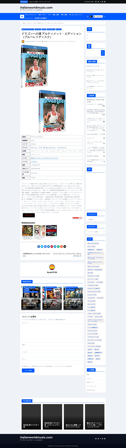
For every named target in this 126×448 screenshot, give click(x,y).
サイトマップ (28, 18)
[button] (104, 16)
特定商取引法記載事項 (41, 18)
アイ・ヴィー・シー (93, 279)
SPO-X (90, 272)
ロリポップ (91, 343)
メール (24, 352)
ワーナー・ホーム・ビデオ (94, 346)
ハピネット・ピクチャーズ (94, 313)
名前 (24, 345)
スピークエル (91, 301)
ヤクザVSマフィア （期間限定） (95, 104)
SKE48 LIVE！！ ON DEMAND (95, 269)
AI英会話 (99, 249)
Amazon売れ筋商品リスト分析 (95, 134)
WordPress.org (91, 390)
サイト (23, 359)
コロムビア (91, 298)
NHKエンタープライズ (93, 266)
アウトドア (91, 282)
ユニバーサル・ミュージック (94, 340)
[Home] (22, 16)
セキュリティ (91, 304)
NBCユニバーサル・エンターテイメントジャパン (57, 41)
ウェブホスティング (93, 285)
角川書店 (90, 358)
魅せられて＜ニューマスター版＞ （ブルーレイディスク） (96, 81)
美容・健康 (64, 14)
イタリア (99, 282)
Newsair (67, 446)
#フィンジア (91, 246)
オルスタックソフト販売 (93, 288)
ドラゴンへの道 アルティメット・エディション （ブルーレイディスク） (52, 35)
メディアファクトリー (93, 337)
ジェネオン (73, 41)
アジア (44, 29)
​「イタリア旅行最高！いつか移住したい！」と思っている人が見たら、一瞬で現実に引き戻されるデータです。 (96, 150)
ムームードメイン (92, 333)
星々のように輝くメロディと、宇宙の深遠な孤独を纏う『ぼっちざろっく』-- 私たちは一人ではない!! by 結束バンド (96, 128)
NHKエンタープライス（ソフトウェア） (95, 262)
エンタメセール (51, 29)
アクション (37, 29)
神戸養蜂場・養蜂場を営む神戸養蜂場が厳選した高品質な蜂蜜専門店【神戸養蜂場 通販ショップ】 (96, 111)
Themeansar (74, 446)
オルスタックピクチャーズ (94, 291)
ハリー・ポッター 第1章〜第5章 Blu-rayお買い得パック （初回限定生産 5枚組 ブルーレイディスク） (73, 303)
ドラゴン (59, 29)
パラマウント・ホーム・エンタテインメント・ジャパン (95, 320)
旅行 (96, 349)
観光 (97, 355)
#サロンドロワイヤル (93, 243)
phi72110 (53, 272)
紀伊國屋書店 (98, 352)
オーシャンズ (48, 289)
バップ (90, 316)
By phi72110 (29, 41)
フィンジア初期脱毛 (93, 327)
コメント (25, 323)
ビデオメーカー (92, 324)
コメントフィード (91, 386)
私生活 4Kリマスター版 (93, 66)
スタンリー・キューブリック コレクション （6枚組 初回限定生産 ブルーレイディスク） (30, 303)
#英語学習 (91, 249)
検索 (89, 46)
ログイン (89, 378)
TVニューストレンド (30, 14)
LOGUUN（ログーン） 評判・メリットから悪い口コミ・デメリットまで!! (96, 120)
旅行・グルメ (42, 14)
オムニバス (26, 289)
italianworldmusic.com (36, 7)
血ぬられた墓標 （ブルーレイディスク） (73, 426)
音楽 (98, 358)
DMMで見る (29, 215)
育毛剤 (90, 355)
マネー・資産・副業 (53, 14)
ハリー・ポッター (70, 289)
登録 (88, 374)
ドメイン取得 (91, 307)
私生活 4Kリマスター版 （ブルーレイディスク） (52, 425)
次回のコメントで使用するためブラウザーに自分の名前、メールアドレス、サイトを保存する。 (48, 366)
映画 (90, 352)
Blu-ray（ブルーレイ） (76, 14)
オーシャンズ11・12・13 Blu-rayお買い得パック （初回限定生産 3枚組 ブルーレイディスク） (52, 303)
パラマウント (98, 316)
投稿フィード (90, 382)
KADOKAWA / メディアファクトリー (95, 253)
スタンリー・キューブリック (30, 291)
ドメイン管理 (91, 310)
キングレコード (92, 294)
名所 (90, 349)
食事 (90, 362)
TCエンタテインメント (93, 276)
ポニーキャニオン (92, 330)
